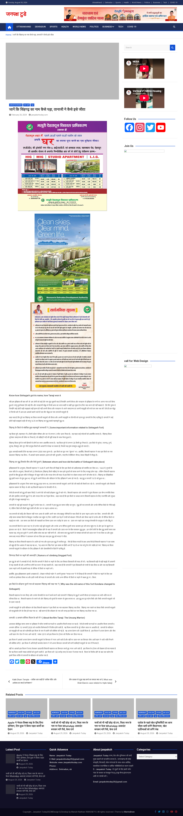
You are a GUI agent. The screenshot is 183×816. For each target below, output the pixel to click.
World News (136, 2)
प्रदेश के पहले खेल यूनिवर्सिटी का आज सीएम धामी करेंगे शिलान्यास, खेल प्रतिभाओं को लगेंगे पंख (155, 726)
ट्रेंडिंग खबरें (11, 716)
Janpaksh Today (36, 733)
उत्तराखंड (72, 712)
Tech (165, 2)
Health (126, 2)
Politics (147, 2)
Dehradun (108, 2)
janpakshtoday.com (39, 115)
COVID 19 (173, 2)
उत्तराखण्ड (28, 712)
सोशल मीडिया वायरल (34, 716)
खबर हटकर (36, 712)
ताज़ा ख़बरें (26, 105)
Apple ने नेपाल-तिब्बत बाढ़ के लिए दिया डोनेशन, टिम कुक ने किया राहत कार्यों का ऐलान (26, 726)
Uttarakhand (97, 2)
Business (156, 2)
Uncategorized (16, 105)
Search (172, 47)
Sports (118, 2)
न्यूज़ (32, 105)
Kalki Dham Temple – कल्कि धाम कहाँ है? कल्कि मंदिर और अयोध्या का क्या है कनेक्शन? (34, 681)
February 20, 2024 (19, 115)
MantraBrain (129, 812)
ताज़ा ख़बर (19, 716)
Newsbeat (12, 712)
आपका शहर (21, 712)
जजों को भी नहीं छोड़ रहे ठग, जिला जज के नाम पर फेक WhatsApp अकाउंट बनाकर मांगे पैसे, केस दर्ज (69, 726)
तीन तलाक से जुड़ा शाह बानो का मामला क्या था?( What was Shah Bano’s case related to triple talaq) (90, 681)
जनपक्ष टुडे (16, 14)
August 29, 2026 (17, 733)
